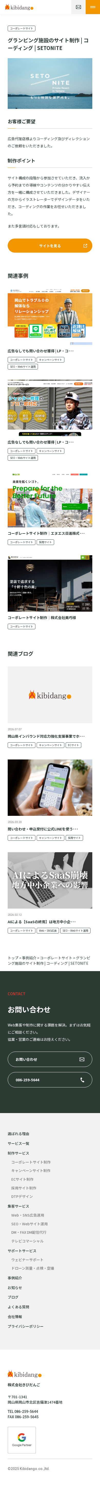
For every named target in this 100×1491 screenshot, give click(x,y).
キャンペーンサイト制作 (31, 1170)
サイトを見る (50, 245)
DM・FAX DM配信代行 (28, 1232)
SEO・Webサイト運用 (23, 366)
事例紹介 (15, 1277)
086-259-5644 (27, 1079)
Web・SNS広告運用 (27, 1215)
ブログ (13, 1297)
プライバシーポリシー (26, 1326)
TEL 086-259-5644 (23, 1412)
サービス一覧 (18, 1143)
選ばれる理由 (18, 1133)
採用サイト (45, 542)
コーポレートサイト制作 (31, 1162)
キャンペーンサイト (50, 360)
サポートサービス (22, 1250)
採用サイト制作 (23, 1187)
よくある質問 (18, 1306)
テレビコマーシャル (27, 1240)
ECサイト (73, 745)
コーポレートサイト (21, 28)
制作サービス (18, 1153)
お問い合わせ (26, 1059)
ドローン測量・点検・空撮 (32, 1268)
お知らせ (15, 1287)
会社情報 (15, 1316)
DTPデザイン (22, 1196)
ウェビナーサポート (27, 1259)
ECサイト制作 (22, 1179)
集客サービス (18, 1206)
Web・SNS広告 (48, 930)
